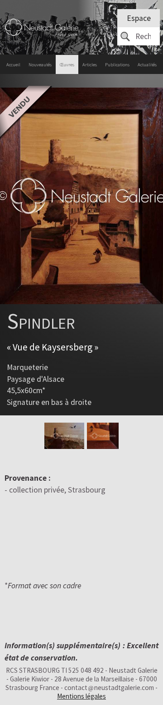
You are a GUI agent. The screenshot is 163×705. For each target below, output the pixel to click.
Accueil (13, 65)
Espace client (139, 20)
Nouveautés (40, 65)
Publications (117, 65)
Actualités (147, 65)
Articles (89, 65)
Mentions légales (81, 696)
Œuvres (67, 65)
